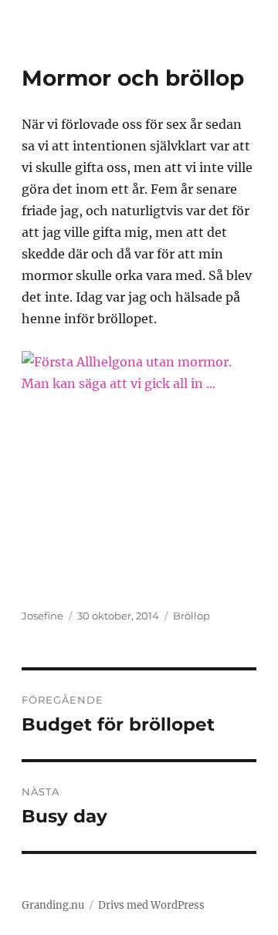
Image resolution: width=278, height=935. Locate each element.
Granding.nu (53, 905)
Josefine (42, 615)
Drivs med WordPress (151, 905)
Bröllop (191, 615)
